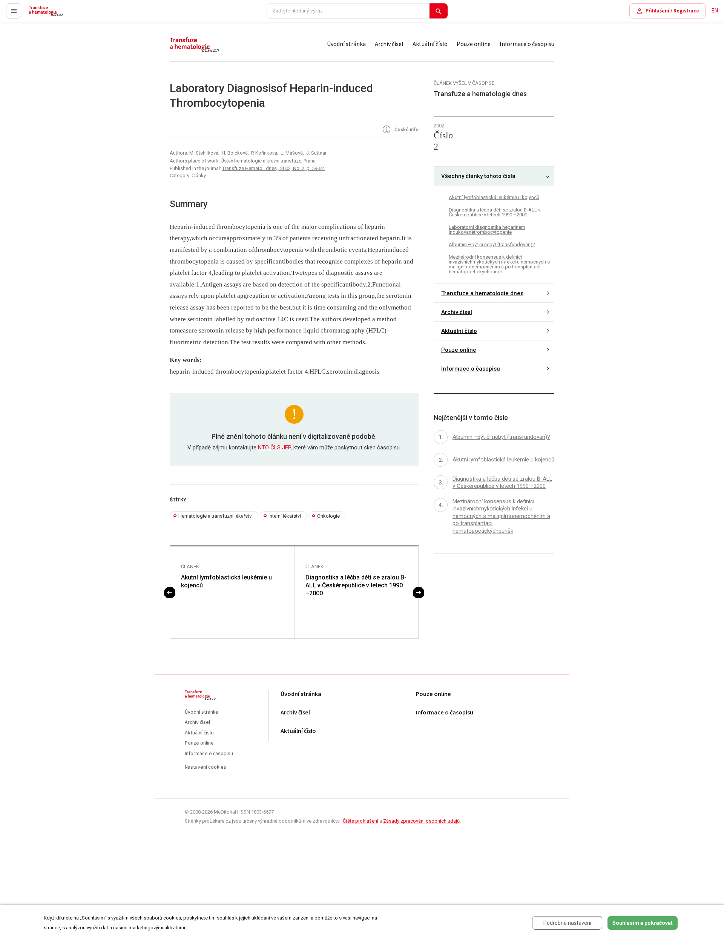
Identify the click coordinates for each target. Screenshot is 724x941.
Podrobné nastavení (567, 923)
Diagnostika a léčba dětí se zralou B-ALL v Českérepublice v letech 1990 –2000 (355, 585)
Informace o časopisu (527, 44)
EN (714, 11)
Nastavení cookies (205, 767)
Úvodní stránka (346, 44)
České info (406, 129)
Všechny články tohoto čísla (478, 175)
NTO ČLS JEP (274, 447)
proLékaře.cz (44, 14)
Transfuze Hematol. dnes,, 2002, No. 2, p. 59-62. (273, 168)
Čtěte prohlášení (360, 821)
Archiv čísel (389, 44)
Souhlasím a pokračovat (642, 923)
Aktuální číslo (430, 44)
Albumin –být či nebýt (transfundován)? (492, 244)
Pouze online (474, 44)
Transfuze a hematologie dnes (482, 293)
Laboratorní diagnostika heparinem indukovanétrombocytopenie (487, 229)
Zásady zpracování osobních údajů (421, 821)
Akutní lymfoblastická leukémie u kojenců (226, 581)
